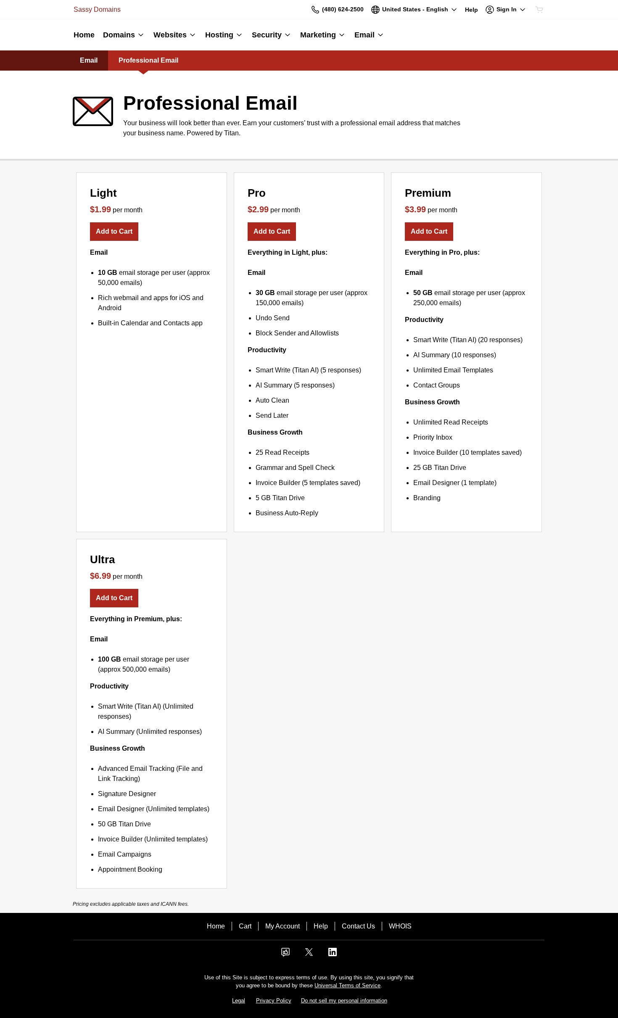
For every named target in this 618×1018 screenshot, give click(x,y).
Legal (238, 1000)
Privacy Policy (273, 1000)
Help (321, 926)
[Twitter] (309, 954)
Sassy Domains (97, 9)
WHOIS (400, 926)
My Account (282, 926)
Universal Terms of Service (347, 985)
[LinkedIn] (332, 954)
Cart (245, 926)
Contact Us (358, 926)
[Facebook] (285, 954)
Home (216, 926)
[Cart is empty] (539, 9)
